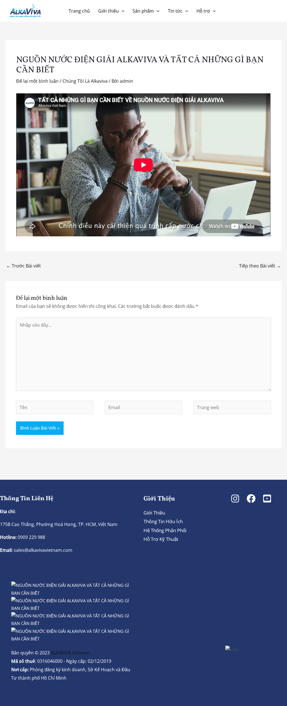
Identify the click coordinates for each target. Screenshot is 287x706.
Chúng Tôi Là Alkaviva (85, 81)
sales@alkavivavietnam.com (43, 550)
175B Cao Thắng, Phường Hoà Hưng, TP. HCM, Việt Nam (58, 524)
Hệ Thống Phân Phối (165, 530)
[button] (121, 11)
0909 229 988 (31, 537)
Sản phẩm (143, 11)
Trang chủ (79, 11)
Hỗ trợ (203, 11)
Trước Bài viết (23, 266)
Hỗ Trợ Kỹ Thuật (161, 539)
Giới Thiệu (154, 512)
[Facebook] (251, 498)
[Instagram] (235, 498)
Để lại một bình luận (37, 81)
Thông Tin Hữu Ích (163, 521)
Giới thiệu (108, 11)
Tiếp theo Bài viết (260, 266)
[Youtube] (267, 498)
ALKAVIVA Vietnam (70, 653)
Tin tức (175, 11)
